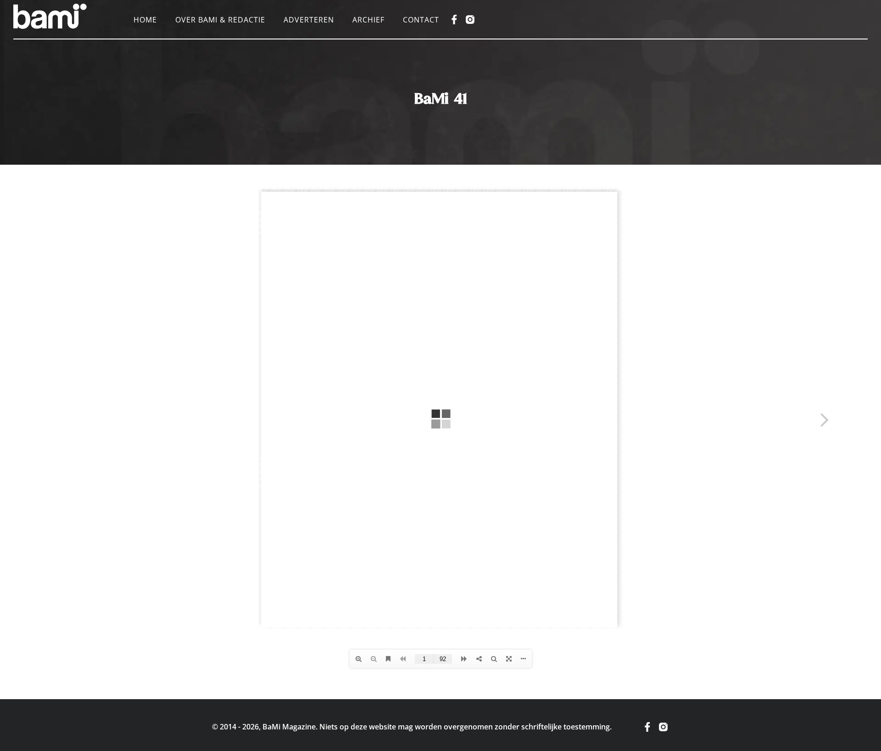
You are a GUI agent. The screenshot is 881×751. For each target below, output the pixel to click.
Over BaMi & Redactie (220, 20)
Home (145, 20)
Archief (368, 20)
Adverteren (309, 20)
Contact (421, 20)
